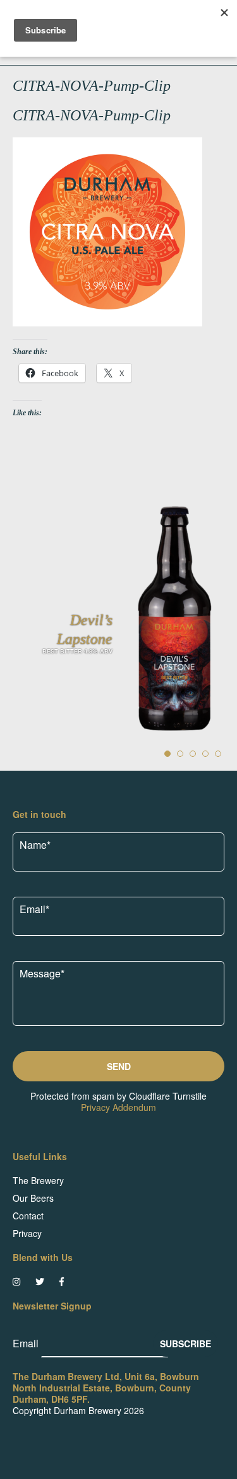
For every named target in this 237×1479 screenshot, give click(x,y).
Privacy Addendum (118, 1107)
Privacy (27, 1233)
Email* (34, 909)
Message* (42, 973)
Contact (28, 1215)
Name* (35, 844)
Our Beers (33, 1198)
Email (27, 1343)
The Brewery (38, 1180)
